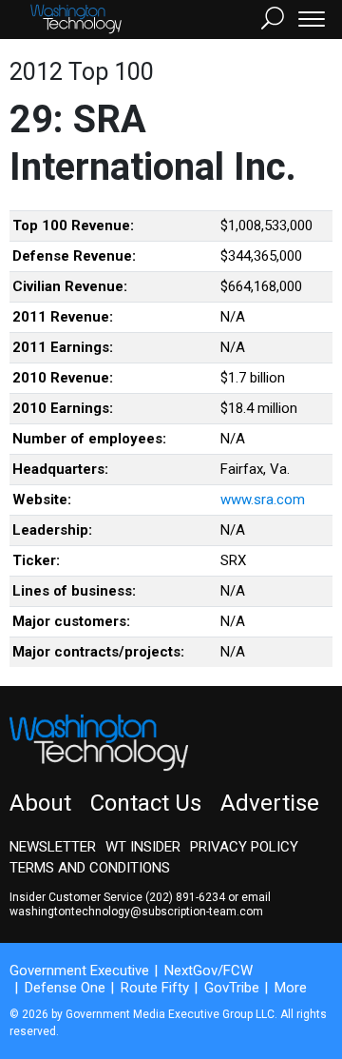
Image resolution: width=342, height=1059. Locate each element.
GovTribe (231, 987)
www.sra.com (262, 499)
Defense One (65, 987)
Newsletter (53, 846)
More (291, 987)
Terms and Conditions (90, 867)
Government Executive (79, 970)
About (40, 803)
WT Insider (142, 846)
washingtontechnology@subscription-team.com (136, 911)
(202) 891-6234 (185, 897)
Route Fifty (155, 987)
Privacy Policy (244, 846)
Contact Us (145, 803)
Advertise (269, 803)
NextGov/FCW (208, 970)
